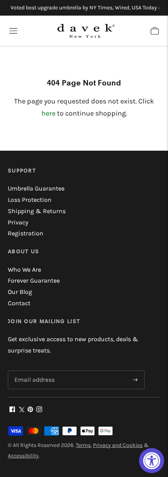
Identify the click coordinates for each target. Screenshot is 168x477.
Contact (19, 303)
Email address (33, 371)
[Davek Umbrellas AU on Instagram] (39, 410)
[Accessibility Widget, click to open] (151, 460)
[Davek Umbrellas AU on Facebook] (12, 410)
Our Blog (20, 291)
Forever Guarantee (34, 280)
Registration (25, 233)
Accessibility (23, 455)
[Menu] (13, 30)
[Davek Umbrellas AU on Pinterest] (30, 410)
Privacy (18, 222)
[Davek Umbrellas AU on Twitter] (21, 410)
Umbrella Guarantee (36, 188)
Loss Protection (30, 199)
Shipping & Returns (37, 211)
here (48, 113)
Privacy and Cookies (118, 445)
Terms (83, 445)
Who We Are (24, 269)
